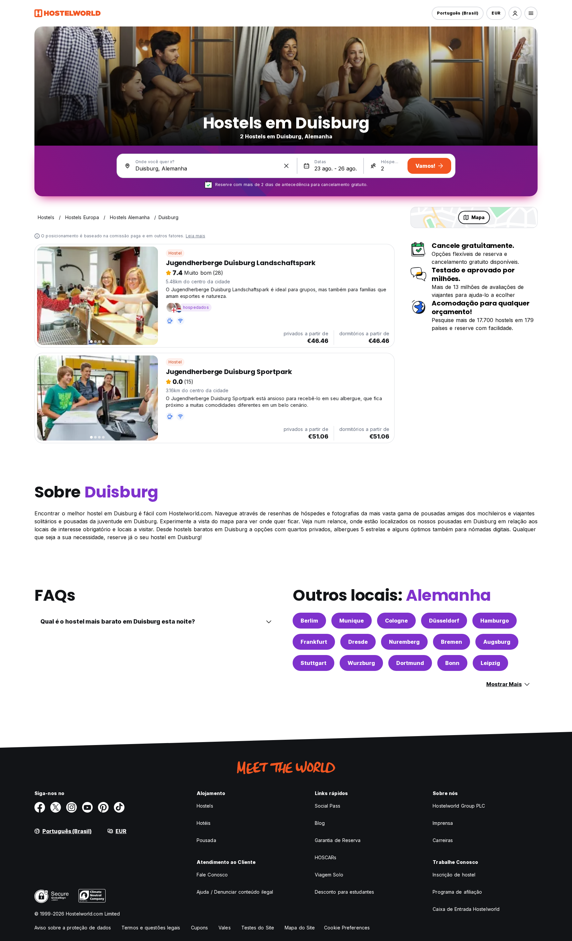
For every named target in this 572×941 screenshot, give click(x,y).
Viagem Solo (329, 874)
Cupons (199, 927)
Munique (351, 620)
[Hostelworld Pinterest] (103, 807)
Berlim (309, 620)
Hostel (175, 253)
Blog (320, 823)
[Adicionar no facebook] (39, 807)
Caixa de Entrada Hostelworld (466, 909)
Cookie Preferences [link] (347, 927)
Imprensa (443, 823)
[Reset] (286, 166)
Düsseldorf (444, 620)
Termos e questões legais (150, 927)
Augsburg (496, 641)
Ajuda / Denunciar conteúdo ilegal (235, 892)
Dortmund (410, 663)
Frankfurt (314, 641)
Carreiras (443, 840)
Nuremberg (404, 641)
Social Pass (327, 806)
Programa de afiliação (457, 892)
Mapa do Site (300, 927)
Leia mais (195, 235)
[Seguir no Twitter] (55, 807)
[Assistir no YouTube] (87, 807)
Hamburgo (494, 620)
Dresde (358, 641)
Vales (224, 927)
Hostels (205, 806)
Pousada (206, 840)
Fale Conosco (212, 874)
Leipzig (490, 663)
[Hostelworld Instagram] (71, 807)
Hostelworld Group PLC (459, 806)
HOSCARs (326, 857)
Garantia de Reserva (338, 840)
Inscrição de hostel (454, 874)
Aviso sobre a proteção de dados (72, 927)
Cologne (396, 620)
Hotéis (204, 823)
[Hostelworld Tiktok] (119, 807)
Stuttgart (313, 663)
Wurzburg (361, 663)
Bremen (451, 641)
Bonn (452, 663)
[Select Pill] (515, 13)
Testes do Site (257, 927)
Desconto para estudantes (344, 892)
